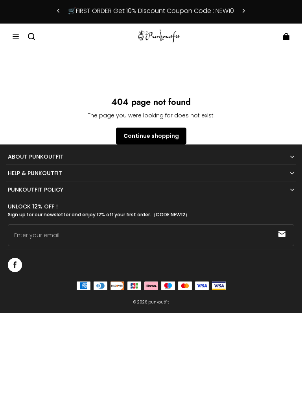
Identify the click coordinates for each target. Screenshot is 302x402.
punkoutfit (158, 302)
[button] (16, 36)
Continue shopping (151, 136)
